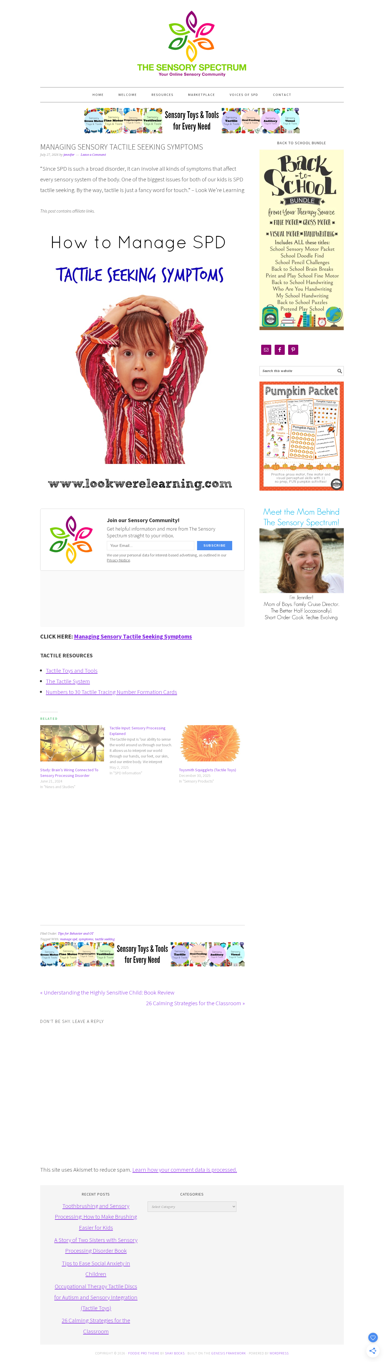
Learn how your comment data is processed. (184, 1169)
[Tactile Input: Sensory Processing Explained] (144, 750)
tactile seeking (105, 939)
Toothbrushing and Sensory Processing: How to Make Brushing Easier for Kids (96, 1216)
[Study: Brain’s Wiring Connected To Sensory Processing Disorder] (72, 743)
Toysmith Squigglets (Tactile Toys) (207, 769)
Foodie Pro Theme (143, 1353)
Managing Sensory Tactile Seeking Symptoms (133, 636)
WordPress (279, 1353)
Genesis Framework (228, 1353)
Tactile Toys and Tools (72, 670)
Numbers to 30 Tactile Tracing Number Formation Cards (111, 692)
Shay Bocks (175, 1353)
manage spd (68, 939)
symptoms (86, 939)
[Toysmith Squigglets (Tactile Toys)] (211, 743)
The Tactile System (68, 681)
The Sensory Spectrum (192, 41)
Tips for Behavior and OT (76, 933)
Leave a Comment (93, 155)
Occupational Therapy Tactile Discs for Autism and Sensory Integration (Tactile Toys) (95, 1297)
